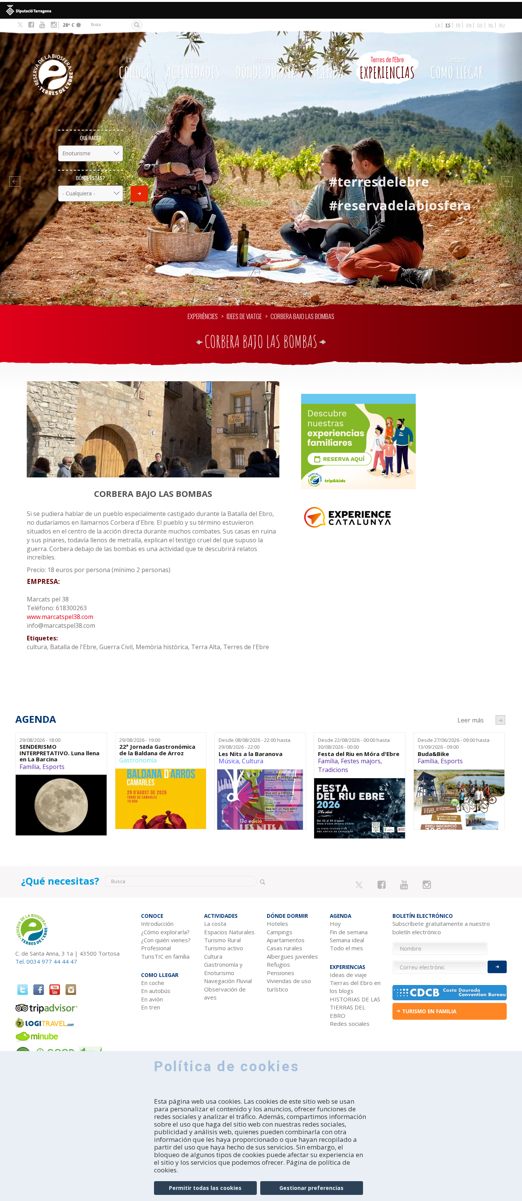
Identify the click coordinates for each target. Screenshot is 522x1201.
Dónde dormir (266, 68)
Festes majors (361, 761)
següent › (500, 720)
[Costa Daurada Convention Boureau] (449, 992)
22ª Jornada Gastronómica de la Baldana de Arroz (157, 749)
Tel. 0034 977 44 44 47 (46, 961)
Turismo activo (223, 948)
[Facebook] (31, 24)
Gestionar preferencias (311, 1187)
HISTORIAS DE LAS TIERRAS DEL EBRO (355, 1007)
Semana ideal (347, 940)
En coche (152, 983)
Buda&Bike (433, 754)
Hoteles (277, 923)
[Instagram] (53, 24)
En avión (152, 999)
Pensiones (280, 973)
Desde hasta (254, 744)
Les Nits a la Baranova (250, 754)
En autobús (155, 991)
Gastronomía (138, 760)
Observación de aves (225, 993)
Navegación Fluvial (228, 981)
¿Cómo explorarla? (165, 932)
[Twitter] (20, 25)
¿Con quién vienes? (166, 940)
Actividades (193, 68)
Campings (279, 932)
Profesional (156, 948)
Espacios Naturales (229, 932)
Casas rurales (284, 948)
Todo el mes (346, 948)
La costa (215, 923)
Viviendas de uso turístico (289, 985)
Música (229, 761)
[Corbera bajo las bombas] (153, 429)
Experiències (203, 316)
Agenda (327, 68)
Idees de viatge (244, 316)
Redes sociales (350, 1023)
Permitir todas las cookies (205, 1187)
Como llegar (456, 68)
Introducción (157, 923)
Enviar (139, 194)
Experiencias (387, 68)
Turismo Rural (222, 940)
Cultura (252, 761)
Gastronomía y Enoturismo (223, 968)
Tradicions (333, 770)
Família (29, 767)
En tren (150, 1007)
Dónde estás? (90, 178)
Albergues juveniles (292, 956)
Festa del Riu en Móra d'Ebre (358, 754)
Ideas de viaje (348, 975)
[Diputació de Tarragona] (261, 10)
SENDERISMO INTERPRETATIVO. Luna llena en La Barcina (59, 753)
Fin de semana (349, 932)
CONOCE (135, 68)
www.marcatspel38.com (60, 617)
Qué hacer (90, 138)
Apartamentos (286, 940)
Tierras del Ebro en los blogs (355, 987)
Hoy (335, 923)
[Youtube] (42, 24)
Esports (53, 767)
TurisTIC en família (165, 956)
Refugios (278, 964)
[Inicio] (61, 63)
